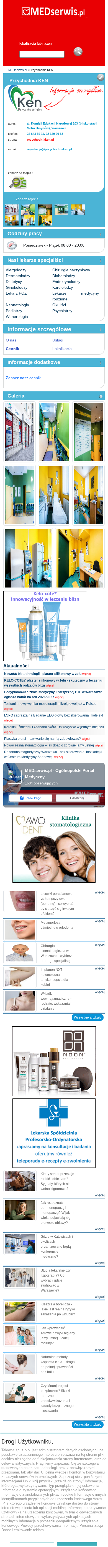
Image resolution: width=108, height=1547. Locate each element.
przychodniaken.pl (40, 139)
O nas (11, 340)
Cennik (12, 348)
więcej (86, 673)
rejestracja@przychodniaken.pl (49, 149)
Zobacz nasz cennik (23, 378)
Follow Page (33, 798)
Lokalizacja (62, 348)
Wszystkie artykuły (87, 1017)
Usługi (57, 340)
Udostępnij (77, 798)
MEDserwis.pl (17, 70)
